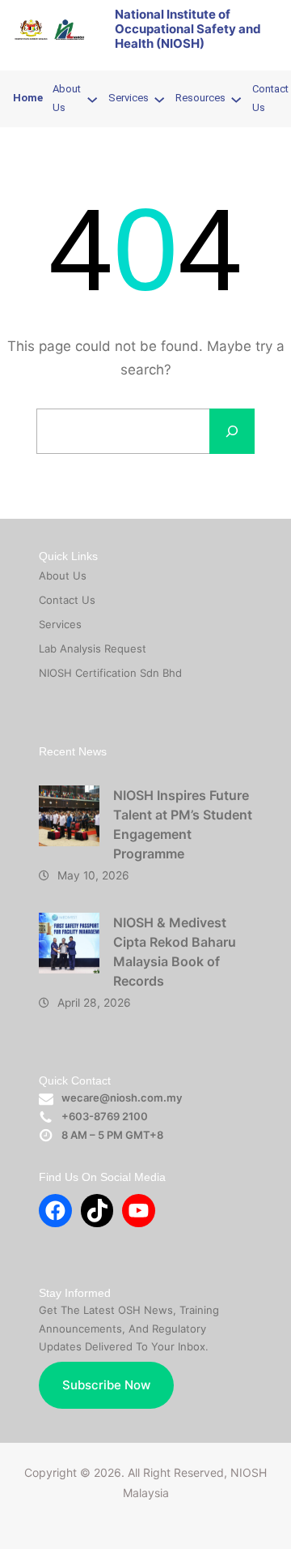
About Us (62, 575)
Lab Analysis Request (92, 648)
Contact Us (67, 599)
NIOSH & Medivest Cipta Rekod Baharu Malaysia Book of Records (174, 951)
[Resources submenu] (236, 99)
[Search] (232, 431)
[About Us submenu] (92, 99)
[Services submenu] (159, 99)
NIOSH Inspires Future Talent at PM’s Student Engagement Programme (182, 824)
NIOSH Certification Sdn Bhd (110, 672)
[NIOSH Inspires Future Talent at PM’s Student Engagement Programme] (69, 815)
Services (60, 624)
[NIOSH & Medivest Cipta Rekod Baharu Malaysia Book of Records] (69, 943)
